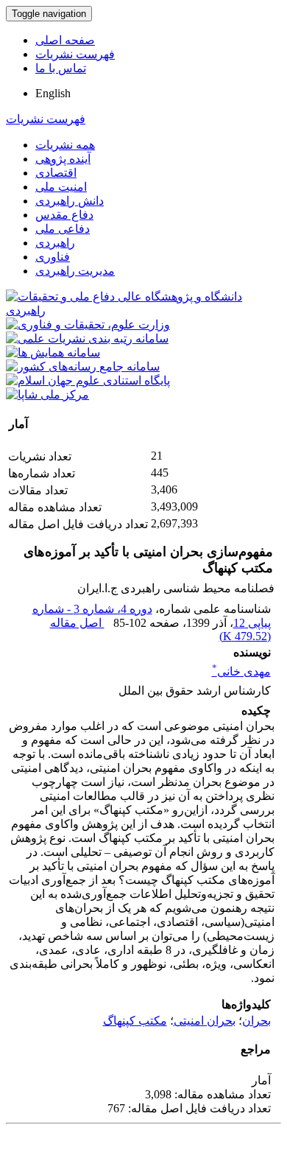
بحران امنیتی (204, 1020)
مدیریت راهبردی (75, 270)
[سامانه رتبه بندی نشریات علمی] (87, 338)
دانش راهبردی (69, 200)
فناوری (52, 256)
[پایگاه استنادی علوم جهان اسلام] (88, 380)
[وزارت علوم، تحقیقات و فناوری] (88, 324)
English (53, 93)
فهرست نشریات (75, 54)
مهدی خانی (241, 671)
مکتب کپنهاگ (135, 1020)
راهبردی (55, 242)
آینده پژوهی (63, 158)
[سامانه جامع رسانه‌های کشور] (83, 366)
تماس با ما (60, 68)
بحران (256, 1020)
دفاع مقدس (64, 214)
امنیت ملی (61, 186)
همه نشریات (65, 144)
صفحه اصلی (65, 40)
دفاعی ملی (62, 228)
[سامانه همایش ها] (53, 352)
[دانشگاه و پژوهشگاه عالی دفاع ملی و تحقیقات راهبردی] (143, 310)
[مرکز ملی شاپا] (47, 394)
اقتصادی (56, 172)
